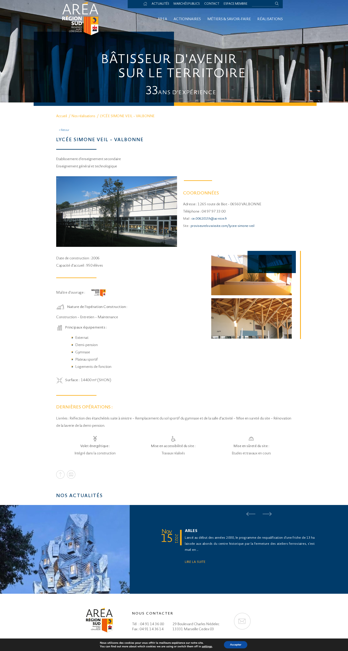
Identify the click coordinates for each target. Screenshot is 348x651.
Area (162, 19)
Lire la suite (195, 562)
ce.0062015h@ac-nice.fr (209, 219)
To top (60, 474)
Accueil (147, 4)
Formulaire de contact (242, 621)
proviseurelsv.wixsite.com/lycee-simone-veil (223, 226)
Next (267, 514)
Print (71, 474)
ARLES (191, 531)
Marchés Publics (187, 4)
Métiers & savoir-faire (229, 19)
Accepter (235, 645)
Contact (211, 4)
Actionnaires (187, 19)
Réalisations (270, 19)
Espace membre (236, 4)
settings (207, 646)
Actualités (160, 4)
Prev (250, 514)
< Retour (64, 130)
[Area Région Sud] (80, 18)
